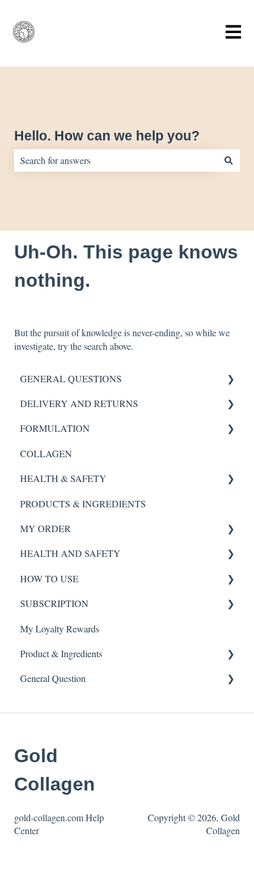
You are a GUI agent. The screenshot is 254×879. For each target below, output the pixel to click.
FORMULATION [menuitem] (55, 428)
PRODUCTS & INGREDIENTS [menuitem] (83, 503)
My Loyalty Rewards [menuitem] (59, 628)
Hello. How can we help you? (107, 135)
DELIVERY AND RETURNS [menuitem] (79, 403)
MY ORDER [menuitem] (45, 528)
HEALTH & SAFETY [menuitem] (63, 478)
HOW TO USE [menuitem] (49, 578)
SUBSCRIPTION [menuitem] (54, 603)
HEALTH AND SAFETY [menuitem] (70, 553)
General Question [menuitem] (53, 678)
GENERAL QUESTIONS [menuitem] (71, 378)
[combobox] (115, 160)
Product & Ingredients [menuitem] (61, 653)
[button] (230, 380)
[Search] (228, 160)
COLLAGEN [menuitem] (46, 453)
